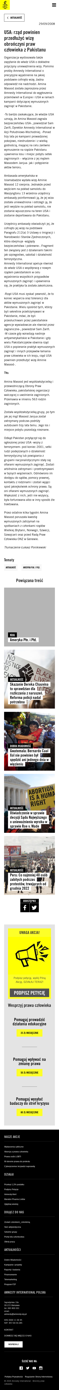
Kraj (12, 635)
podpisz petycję (29, 993)
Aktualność (11, 567)
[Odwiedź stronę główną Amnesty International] (5, 5)
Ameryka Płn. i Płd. (31, 567)
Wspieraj (13, 1344)
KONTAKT (8, 1330)
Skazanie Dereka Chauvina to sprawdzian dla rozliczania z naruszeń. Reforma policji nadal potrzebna (29, 693)
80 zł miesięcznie (29, 1112)
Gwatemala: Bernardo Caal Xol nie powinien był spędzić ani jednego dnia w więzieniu (29, 757)
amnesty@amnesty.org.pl (15, 1314)
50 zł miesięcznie (29, 1072)
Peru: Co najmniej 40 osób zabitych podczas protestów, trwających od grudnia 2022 (29, 882)
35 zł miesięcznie (29, 1032)
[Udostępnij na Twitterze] (34, 907)
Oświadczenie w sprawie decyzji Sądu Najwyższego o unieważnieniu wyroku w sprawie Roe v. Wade (28, 820)
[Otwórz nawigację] (54, 5)
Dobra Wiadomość (20, 746)
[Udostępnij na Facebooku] (25, 907)
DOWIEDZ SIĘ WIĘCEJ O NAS (17, 1336)
